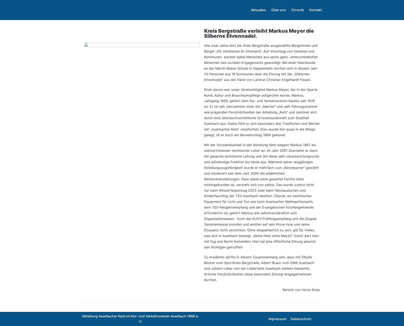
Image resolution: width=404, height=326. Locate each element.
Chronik (297, 10)
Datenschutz (301, 319)
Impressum (277, 319)
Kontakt (315, 10)
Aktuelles (258, 10)
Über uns (278, 10)
